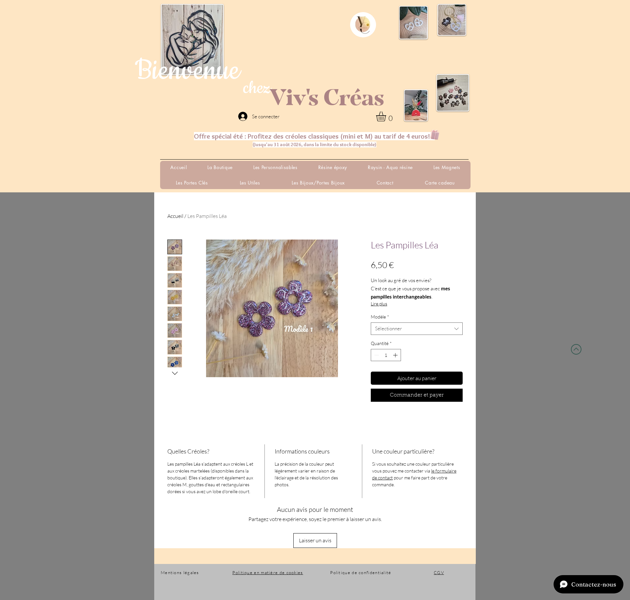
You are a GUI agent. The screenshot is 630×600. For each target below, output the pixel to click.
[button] (387, 116)
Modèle (380, 316)
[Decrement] (376, 355)
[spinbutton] (386, 355)
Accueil (175, 216)
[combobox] (417, 328)
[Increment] (396, 355)
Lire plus (379, 303)
